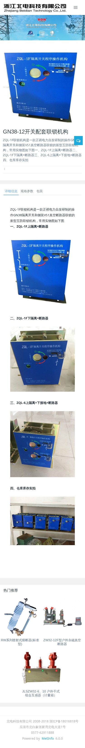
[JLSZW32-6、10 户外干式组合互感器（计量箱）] (41, 667)
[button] (6, 27)
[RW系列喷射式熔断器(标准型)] (20, 616)
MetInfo (48, 738)
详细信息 (11, 191)
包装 (39, 191)
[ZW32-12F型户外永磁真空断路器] (62, 616)
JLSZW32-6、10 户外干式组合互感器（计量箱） (41, 693)
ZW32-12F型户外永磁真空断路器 (62, 642)
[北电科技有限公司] (35, 7)
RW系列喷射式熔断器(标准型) (20, 642)
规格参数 (27, 191)
